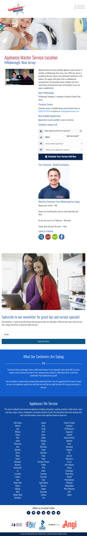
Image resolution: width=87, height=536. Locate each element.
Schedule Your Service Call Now (62, 157)
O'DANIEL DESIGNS (62, 534)
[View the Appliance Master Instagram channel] (33, 513)
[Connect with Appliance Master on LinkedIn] (48, 513)
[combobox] (61, 131)
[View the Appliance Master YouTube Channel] (43, 513)
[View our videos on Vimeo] (58, 513)
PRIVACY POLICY (42, 534)
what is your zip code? (73, 136)
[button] (80, 131)
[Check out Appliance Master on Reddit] (53, 513)
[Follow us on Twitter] (38, 513)
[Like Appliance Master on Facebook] (28, 513)
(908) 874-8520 (44, 111)
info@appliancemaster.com (69, 111)
